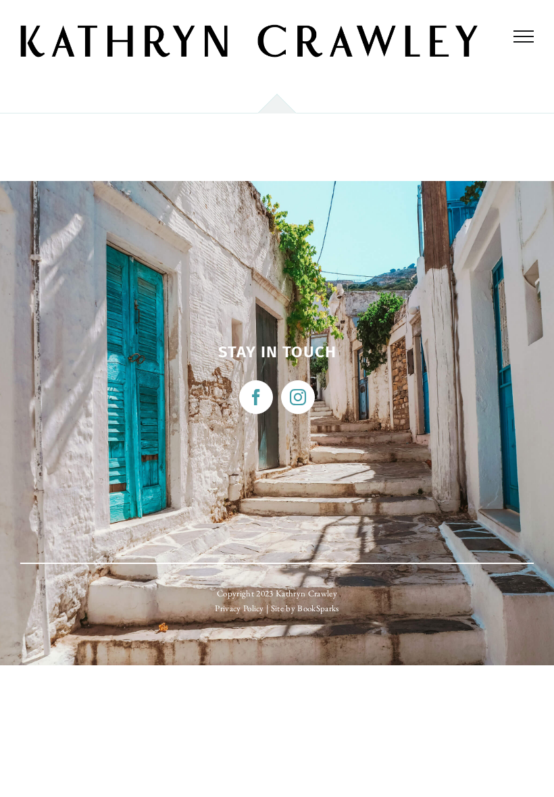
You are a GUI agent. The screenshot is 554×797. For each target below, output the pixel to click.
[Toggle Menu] (524, 36)
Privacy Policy (239, 608)
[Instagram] (298, 397)
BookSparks (317, 608)
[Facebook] (256, 397)
